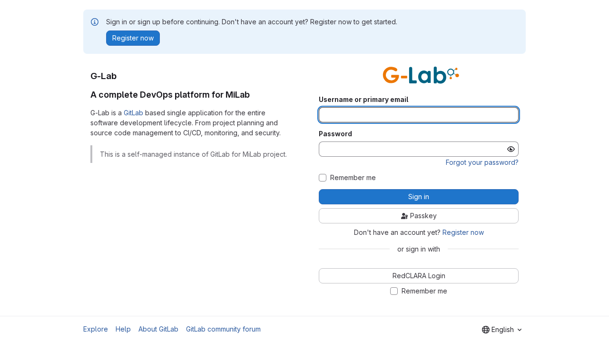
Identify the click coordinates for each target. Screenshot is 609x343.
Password (335, 134)
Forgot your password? (482, 162)
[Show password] (511, 149)
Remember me (353, 178)
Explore (95, 329)
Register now (463, 232)
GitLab (133, 113)
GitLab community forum (223, 329)
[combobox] (502, 329)
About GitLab (158, 329)
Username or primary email (363, 99)
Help (123, 329)
